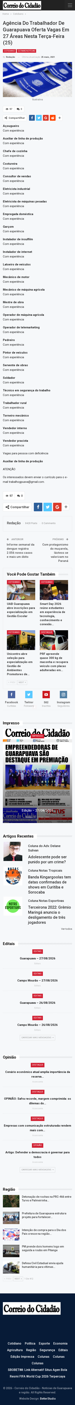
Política (30, 1343)
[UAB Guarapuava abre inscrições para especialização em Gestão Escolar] (21, 590)
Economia (60, 1343)
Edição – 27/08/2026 (37, 810)
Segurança (47, 1350)
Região (31, 1350)
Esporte (44, 1343)
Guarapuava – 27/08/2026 (37, 958)
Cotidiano (9, 51)
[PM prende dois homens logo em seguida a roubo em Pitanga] (11, 1251)
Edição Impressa (22, 1357)
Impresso (37, 736)
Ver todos (66, 928)
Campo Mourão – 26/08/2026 (37, 1025)
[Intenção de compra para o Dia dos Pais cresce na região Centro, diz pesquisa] (11, 1234)
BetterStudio (48, 1398)
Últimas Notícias (26, 51)
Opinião (37, 1145)
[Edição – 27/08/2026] (37, 775)
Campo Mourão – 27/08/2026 (37, 980)
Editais (38, 951)
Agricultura (15, 1350)
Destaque (46, 632)
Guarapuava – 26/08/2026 (37, 1003)
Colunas (43, 1357)
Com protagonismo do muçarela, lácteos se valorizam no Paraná (55, 553)
